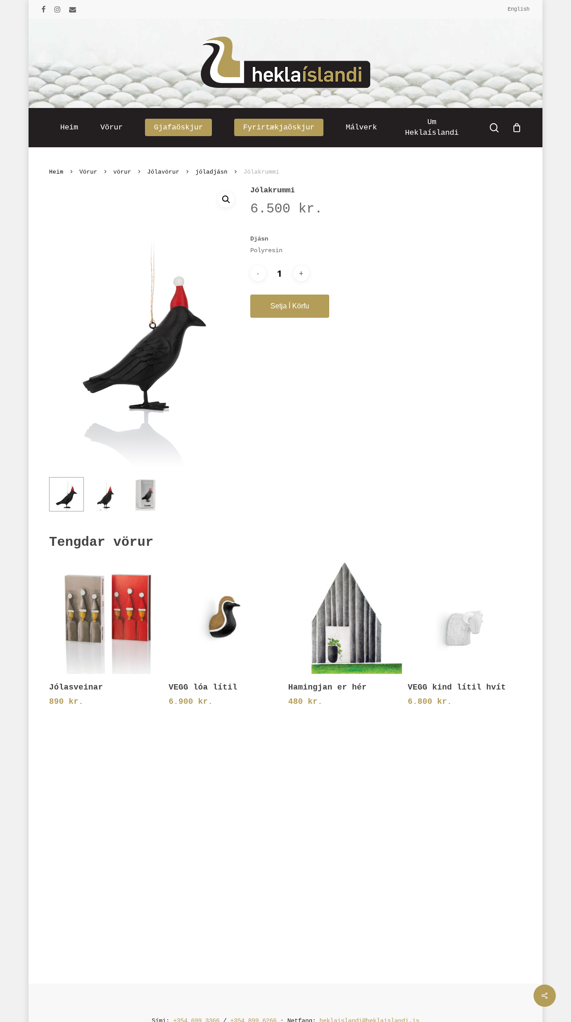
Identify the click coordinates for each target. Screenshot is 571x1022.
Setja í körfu (289, 306)
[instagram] (57, 9)
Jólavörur (163, 172)
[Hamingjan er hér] (344, 616)
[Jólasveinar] (105, 616)
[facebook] (43, 9)
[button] (226, 199)
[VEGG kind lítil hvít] (464, 616)
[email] (72, 9)
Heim (56, 172)
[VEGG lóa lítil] (225, 616)
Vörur (88, 172)
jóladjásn (211, 172)
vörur (122, 172)
